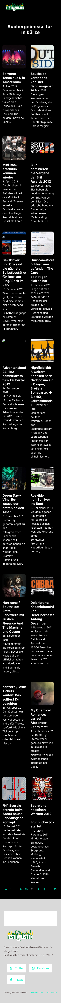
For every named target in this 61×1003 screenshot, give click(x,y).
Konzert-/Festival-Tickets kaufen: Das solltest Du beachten (16, 695)
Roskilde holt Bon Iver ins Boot (40, 499)
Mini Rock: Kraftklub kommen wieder (10, 171)
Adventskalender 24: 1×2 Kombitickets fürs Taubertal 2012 (15, 376)
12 (37, 889)
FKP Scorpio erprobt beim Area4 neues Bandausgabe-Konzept (13, 814)
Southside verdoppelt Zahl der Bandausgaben (42, 80)
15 (55, 889)
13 (43, 889)
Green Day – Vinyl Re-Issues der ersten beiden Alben (13, 503)
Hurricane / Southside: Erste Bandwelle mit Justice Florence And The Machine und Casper (13, 617)
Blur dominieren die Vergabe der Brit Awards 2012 (41, 173)
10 (26, 889)
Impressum (52, 992)
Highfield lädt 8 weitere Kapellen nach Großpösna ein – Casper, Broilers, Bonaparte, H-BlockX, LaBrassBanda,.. (43, 384)
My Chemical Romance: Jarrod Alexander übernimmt (41, 718)
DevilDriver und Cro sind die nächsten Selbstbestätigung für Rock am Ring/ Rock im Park (16, 272)
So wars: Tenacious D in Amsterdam (13, 78)
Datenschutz (37, 992)
